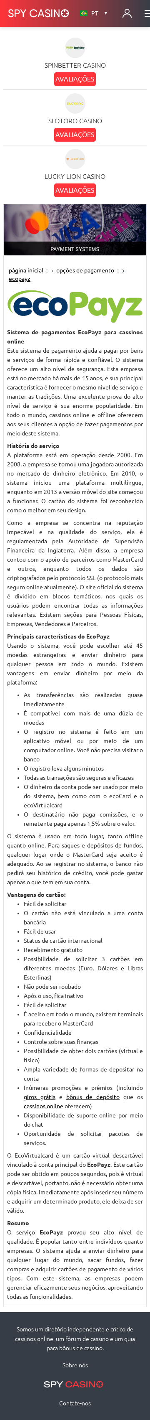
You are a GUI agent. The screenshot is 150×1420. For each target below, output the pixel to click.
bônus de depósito (93, 1097)
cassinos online (43, 1106)
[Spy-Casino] (38, 13)
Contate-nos (75, 1403)
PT (99, 13)
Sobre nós (75, 1365)
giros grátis (39, 1097)
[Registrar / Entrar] (127, 13)
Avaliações (75, 79)
